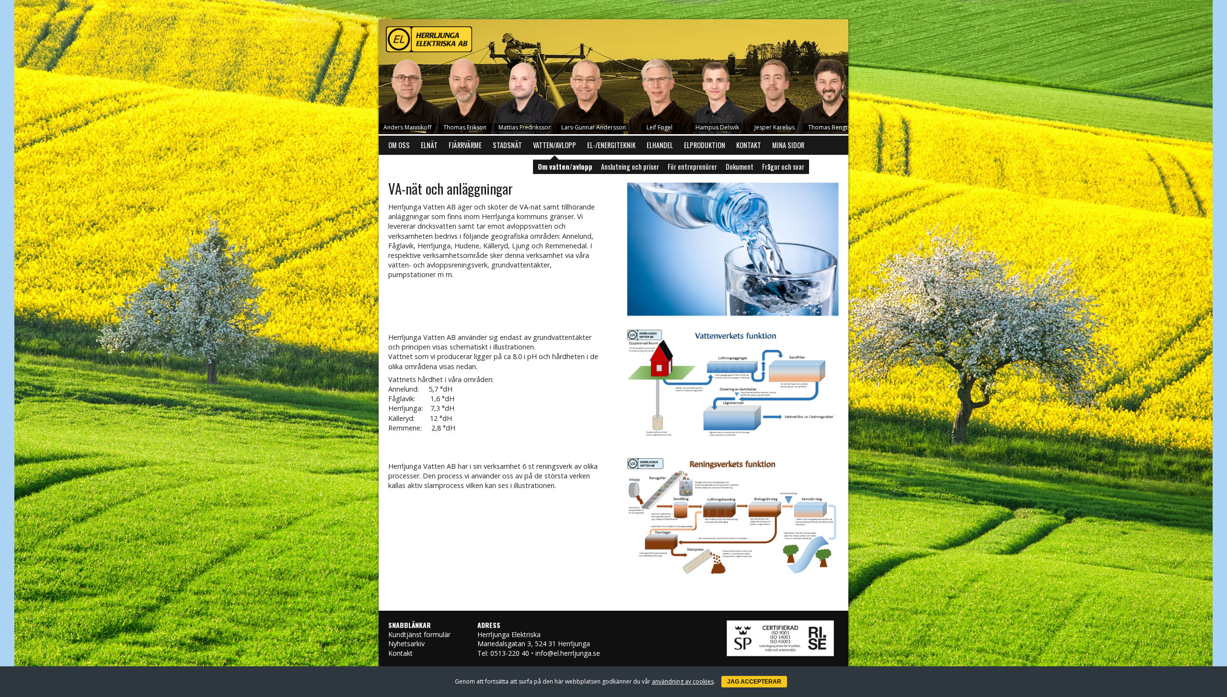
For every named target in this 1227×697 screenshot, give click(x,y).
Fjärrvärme (465, 145)
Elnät (429, 145)
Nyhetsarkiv (406, 643)
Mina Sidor (788, 145)
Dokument (739, 167)
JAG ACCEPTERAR (754, 681)
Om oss (399, 145)
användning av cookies (683, 681)
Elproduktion (704, 145)
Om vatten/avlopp (565, 167)
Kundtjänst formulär (419, 634)
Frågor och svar (783, 167)
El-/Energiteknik (611, 145)
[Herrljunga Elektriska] (613, 37)
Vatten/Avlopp (554, 145)
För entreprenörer (692, 167)
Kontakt (748, 145)
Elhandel (660, 145)
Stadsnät (507, 145)
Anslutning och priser (630, 167)
